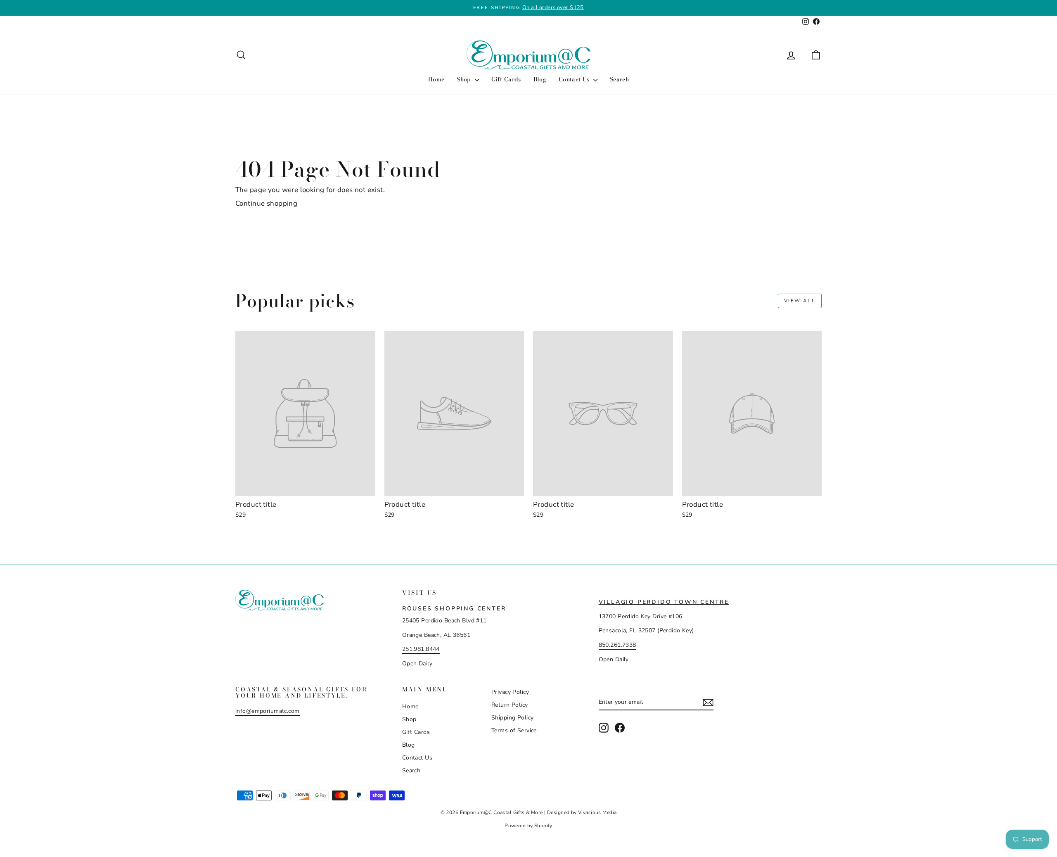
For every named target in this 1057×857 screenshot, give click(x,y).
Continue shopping (266, 203)
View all (799, 300)
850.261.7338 (617, 645)
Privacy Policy (510, 692)
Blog (539, 79)
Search (619, 79)
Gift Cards (506, 79)
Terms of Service (514, 730)
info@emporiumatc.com (267, 711)
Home (436, 79)
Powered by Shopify (528, 825)
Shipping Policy (512, 718)
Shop (465, 79)
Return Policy (509, 705)
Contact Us (575, 79)
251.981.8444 (421, 649)
